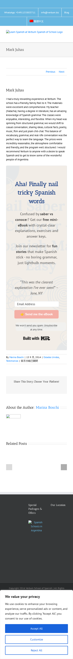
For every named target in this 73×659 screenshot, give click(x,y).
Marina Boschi (16, 357)
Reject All (36, 650)
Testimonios (12, 360)
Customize (36, 639)
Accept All (36, 628)
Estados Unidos (51, 357)
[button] (9, 467)
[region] (36, 624)
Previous (50, 71)
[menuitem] (36, 21)
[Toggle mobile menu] (65, 36)
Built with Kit (36, 338)
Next (61, 71)
